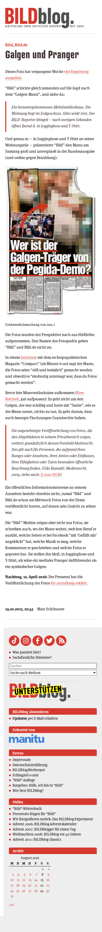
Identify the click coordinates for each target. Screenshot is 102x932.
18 (17, 885)
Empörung (80, 71)
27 (29, 891)
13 (30, 880)
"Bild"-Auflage (24, 780)
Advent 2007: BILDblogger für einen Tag (44, 829)
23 (47, 885)
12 (23, 880)
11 (18, 880)
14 (35, 880)
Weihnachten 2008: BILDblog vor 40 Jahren (47, 834)
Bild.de (21, 44)
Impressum (22, 759)
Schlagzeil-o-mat (26, 775)
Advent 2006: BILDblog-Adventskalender (45, 824)
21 (36, 885)
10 (12, 880)
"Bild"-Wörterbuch (27, 808)
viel (67, 71)
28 (35, 891)
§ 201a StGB (50, 474)
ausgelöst (13, 77)
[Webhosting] (26, 742)
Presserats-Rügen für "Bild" (34, 813)
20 (29, 885)
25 (17, 891)
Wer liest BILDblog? (28, 790)
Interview (29, 357)
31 (12, 896)
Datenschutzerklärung (30, 765)
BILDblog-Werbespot (29, 770)
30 (47, 891)
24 (12, 891)
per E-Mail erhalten (35, 718)
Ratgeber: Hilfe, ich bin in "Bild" (38, 785)
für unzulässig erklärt (69, 583)
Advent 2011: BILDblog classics (37, 839)
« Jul (11, 905)
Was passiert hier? (27, 652)
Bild (9, 44)
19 (23, 885)
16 (47, 880)
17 (12, 885)
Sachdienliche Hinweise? (32, 657)
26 (23, 891)
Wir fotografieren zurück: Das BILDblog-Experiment (53, 819)
